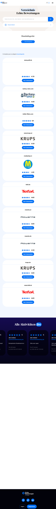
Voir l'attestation (28, 80)
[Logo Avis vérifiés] (4, 3)
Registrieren (31, 506)
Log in (22, 506)
